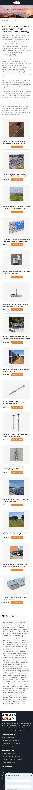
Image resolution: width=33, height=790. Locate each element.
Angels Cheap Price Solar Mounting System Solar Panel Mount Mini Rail (14, 143)
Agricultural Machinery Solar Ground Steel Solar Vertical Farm (16, 370)
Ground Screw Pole (8, 737)
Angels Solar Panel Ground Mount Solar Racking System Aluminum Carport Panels (16, 338)
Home (6, 21)
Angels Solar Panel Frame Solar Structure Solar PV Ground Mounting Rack (16, 533)
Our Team (5, 776)
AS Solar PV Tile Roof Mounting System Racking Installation (15, 598)
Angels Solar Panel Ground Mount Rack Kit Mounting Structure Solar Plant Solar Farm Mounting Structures (16, 209)
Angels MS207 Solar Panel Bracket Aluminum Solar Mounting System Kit (15, 175)
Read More (6, 147)
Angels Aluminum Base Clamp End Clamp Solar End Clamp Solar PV (16, 273)
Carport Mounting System (10, 746)
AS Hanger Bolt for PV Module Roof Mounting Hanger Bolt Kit (14, 468)
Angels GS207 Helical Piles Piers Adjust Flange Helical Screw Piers (15, 435)
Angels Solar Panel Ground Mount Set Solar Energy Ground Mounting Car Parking (15, 566)
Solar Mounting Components (11, 743)
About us (4, 770)
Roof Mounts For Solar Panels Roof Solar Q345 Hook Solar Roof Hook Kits (15, 305)
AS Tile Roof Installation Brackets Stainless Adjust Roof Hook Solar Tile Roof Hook (16, 240)
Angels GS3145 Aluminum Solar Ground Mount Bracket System (15, 500)
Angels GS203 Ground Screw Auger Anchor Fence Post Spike (14, 403)
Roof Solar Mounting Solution (11, 740)
